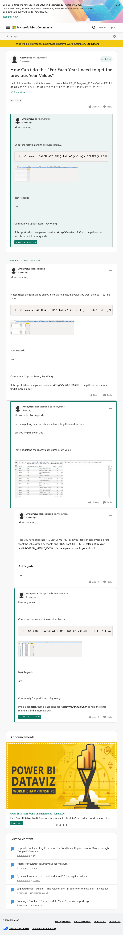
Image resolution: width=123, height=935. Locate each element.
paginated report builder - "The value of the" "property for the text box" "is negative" (63, 888)
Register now (10, 16)
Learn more (93, 43)
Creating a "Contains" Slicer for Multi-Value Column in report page (53, 901)
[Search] (94, 28)
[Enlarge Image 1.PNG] (42, 327)
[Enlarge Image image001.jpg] (63, 479)
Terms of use (100, 921)
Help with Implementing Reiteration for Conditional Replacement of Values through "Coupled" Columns (63, 849)
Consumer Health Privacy (44, 928)
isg (34, 855)
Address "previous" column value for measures (43, 863)
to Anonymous (42, 118)
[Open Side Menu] (8, 27)
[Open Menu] (114, 36)
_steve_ (36, 880)
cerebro (33, 867)
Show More (19, 92)
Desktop (13, 36)
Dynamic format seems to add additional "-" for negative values (52, 876)
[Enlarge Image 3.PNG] (46, 174)
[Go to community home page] (32, 27)
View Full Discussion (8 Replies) (25, 260)
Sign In (112, 27)
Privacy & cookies (82, 921)
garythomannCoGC (39, 892)
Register (102, 27)
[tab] (60, 825)
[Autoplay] (56, 825)
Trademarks (114, 921)
